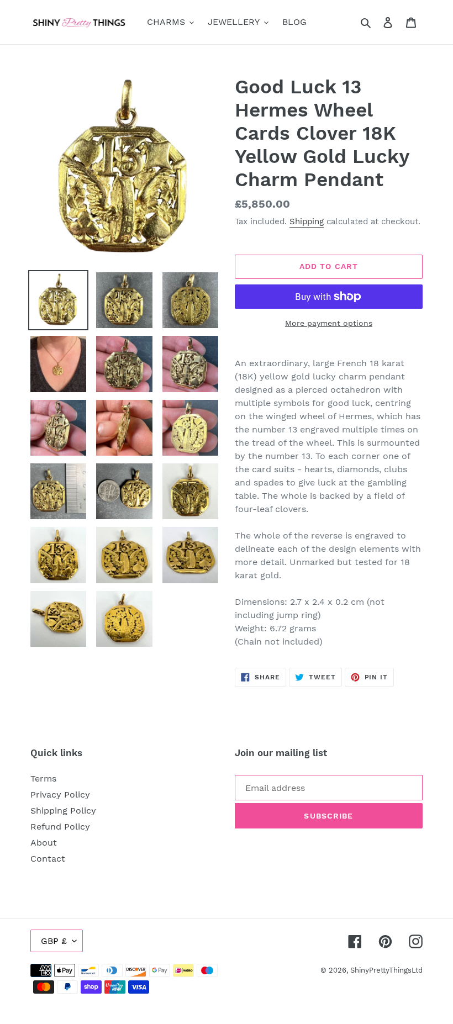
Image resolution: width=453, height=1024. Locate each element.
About (43, 842)
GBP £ (54, 941)
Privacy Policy (60, 794)
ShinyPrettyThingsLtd (386, 970)
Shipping (306, 221)
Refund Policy (60, 826)
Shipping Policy (63, 810)
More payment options (328, 323)
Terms (43, 778)
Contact (47, 858)
